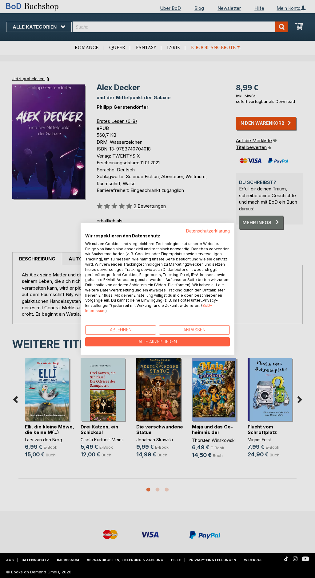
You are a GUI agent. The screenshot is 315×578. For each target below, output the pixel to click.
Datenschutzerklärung (208, 230)
